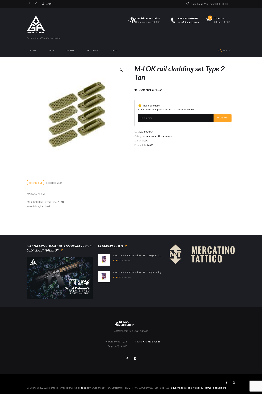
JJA (146, 141)
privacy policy (178, 388)
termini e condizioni (215, 388)
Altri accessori (165, 136)
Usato (70, 50)
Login (49, 4)
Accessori (151, 136)
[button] (121, 70)
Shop (51, 50)
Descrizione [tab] (35, 183)
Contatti (115, 50)
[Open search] (219, 50)
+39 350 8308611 (188, 19)
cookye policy (195, 388)
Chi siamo (92, 50)
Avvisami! (222, 118)
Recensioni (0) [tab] (54, 183)
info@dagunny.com (188, 22)
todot (84, 388)
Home (33, 50)
